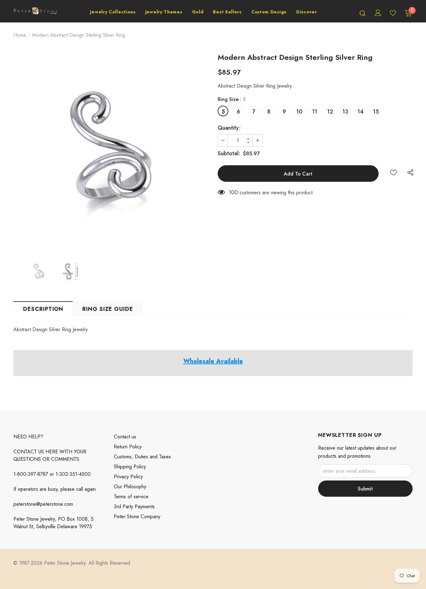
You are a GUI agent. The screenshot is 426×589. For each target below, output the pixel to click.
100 (233, 192)
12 (330, 112)
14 (360, 112)
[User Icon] (378, 12)
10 (299, 112)
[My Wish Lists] (393, 13)
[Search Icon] (363, 13)
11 (314, 112)
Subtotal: (229, 153)
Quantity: (229, 128)
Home (19, 35)
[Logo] (35, 12)
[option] (110, 151)
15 (376, 112)
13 (345, 112)
